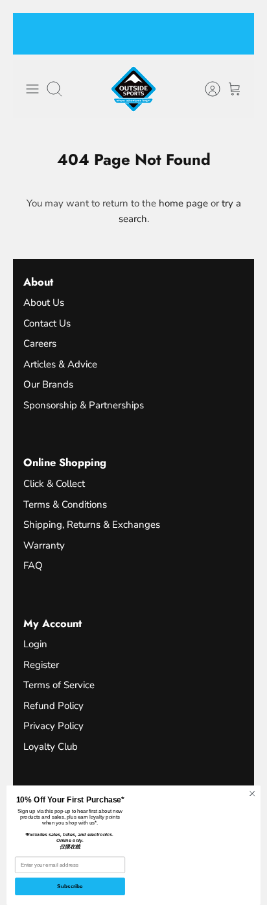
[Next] (236, 33)
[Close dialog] (252, 794)
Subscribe (69, 886)
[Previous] (30, 33)
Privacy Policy (53, 725)
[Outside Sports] (133, 89)
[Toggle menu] (32, 89)
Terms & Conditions (65, 504)
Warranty (44, 545)
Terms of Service (59, 684)
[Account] (206, 89)
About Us (43, 302)
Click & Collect (54, 483)
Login (35, 644)
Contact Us (47, 323)
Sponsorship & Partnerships (83, 405)
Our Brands (48, 384)
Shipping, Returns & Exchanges (91, 524)
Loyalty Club (50, 746)
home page (183, 203)
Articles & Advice (60, 364)
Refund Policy (53, 705)
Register (41, 664)
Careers (39, 343)
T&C (118, 45)
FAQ (33, 565)
